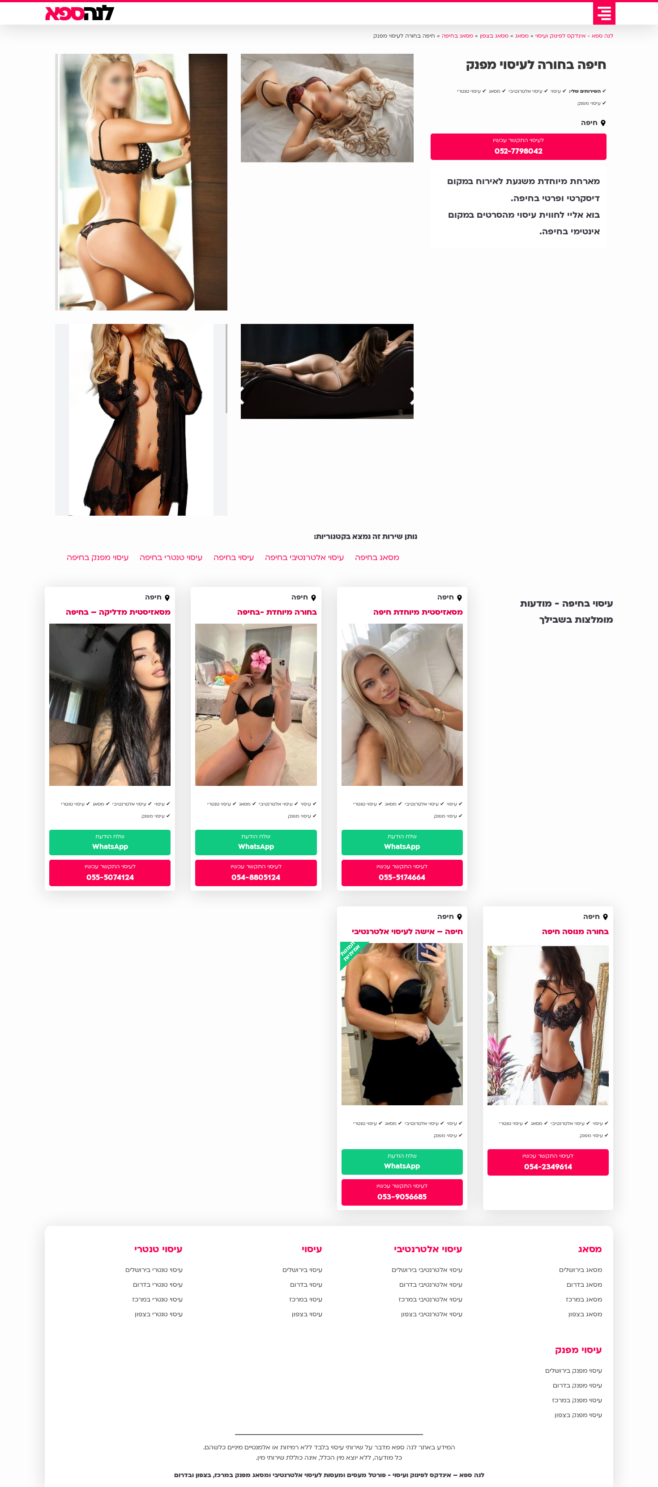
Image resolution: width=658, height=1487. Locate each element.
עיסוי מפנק (578, 1350)
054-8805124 (255, 877)
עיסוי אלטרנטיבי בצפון (431, 1314)
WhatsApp (402, 847)
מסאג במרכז (584, 1299)
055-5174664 (402, 877)
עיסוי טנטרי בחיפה (171, 557)
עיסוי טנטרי (158, 1249)
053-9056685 (402, 1197)
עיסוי (312, 1249)
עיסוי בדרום (306, 1284)
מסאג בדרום (584, 1284)
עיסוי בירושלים (302, 1270)
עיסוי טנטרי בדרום (158, 1284)
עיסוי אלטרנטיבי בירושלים (427, 1270)
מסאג (590, 1249)
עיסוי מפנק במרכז (577, 1400)
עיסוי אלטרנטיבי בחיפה (304, 557)
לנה (78, 13)
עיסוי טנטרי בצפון (159, 1314)
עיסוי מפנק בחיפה (97, 557)
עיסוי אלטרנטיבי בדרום (430, 1284)
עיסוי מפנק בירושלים (573, 1370)
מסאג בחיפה (377, 557)
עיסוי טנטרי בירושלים (154, 1270)
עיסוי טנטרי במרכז (157, 1299)
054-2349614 (548, 1167)
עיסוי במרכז (305, 1299)
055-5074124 (110, 877)
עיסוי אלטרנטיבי (428, 1249)
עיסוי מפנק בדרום (577, 1385)
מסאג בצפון (585, 1314)
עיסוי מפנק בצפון (578, 1415)
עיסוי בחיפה (234, 557)
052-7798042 (519, 151)
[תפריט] (604, 13)
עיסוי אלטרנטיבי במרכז (430, 1299)
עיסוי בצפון (307, 1314)
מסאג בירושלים (580, 1270)
